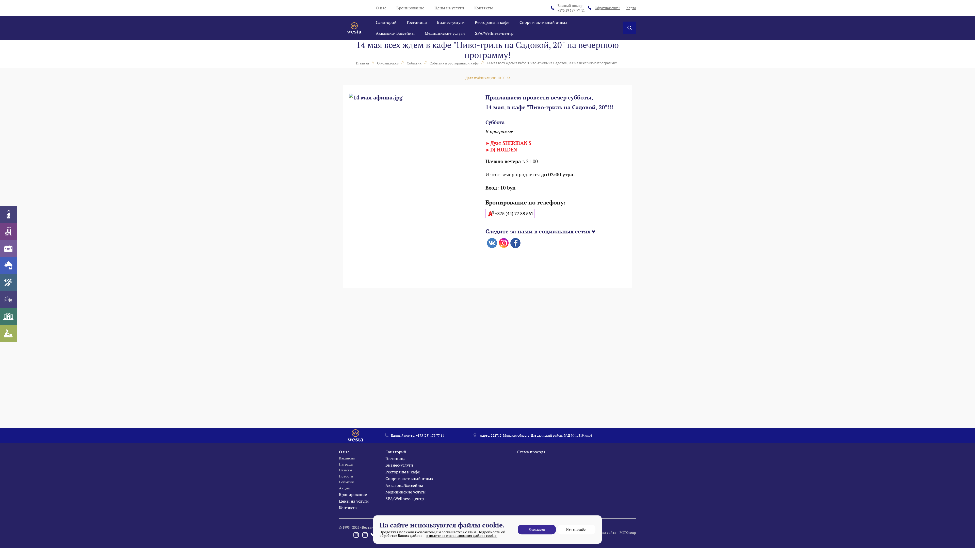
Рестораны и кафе (492, 22)
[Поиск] (629, 28)
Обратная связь (607, 7)
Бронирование (410, 8)
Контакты (483, 8)
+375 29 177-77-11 (571, 8)
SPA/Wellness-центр (494, 33)
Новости (346, 476)
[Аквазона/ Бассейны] (8, 299)
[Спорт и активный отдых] (8, 282)
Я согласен (537, 529)
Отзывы (345, 470)
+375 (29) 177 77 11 (430, 435)
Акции (344, 488)
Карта (631, 7)
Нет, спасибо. (576, 529)
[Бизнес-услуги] (8, 248)
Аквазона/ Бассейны (395, 33)
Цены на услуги (449, 8)
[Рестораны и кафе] (8, 265)
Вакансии (347, 458)
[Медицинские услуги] (8, 316)
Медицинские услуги (445, 33)
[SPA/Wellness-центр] (8, 333)
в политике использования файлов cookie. (461, 535)
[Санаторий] (8, 214)
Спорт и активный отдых (543, 22)
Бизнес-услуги (451, 22)
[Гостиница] (8, 231)
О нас (381, 8)
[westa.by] (354, 27)
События (346, 482)
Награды (346, 464)
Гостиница (417, 22)
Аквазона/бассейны (404, 485)
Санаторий (386, 22)
